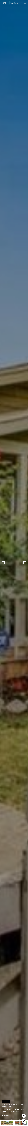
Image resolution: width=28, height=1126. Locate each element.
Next (24, 562)
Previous (3, 562)
